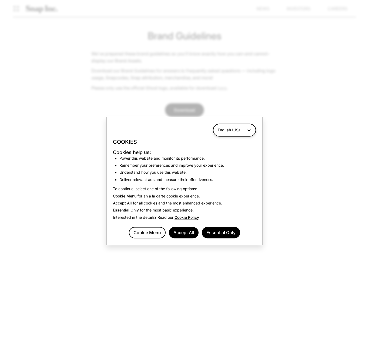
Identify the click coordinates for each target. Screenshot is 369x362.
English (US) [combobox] (229, 130)
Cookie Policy (187, 217)
